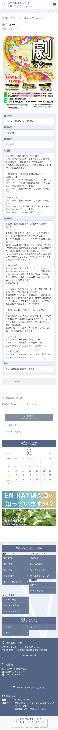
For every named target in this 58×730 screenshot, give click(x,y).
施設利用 (7, 564)
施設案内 (7, 558)
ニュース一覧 (9, 599)
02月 (8, 453)
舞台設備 (7, 570)
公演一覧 (12, 425)
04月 (49, 453)
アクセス (7, 627)
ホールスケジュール (12, 582)
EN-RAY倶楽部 (37, 564)
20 (37, 475)
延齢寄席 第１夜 (13, 398)
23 (8, 479)
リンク (33, 627)
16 (8, 475)
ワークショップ (37, 570)
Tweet (17, 381)
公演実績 (34, 558)
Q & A (6, 633)
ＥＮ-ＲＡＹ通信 (11, 605)
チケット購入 (14, 431)
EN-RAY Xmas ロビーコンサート (18, 404)
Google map (27, 655)
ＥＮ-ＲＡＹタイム (12, 611)
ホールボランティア (39, 576)
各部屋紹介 (8, 576)
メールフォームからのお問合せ (30, 687)
